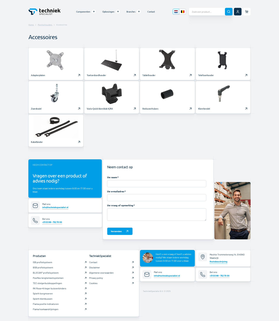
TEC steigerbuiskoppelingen (47, 283)
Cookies (93, 283)
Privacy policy (96, 277)
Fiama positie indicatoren (46, 304)
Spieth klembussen (42, 298)
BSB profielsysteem (43, 267)
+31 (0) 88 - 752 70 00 (52, 222)
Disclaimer (94, 267)
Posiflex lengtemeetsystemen (48, 277)
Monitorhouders (45, 24)
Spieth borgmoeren (43, 293)
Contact (93, 262)
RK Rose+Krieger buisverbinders (49, 288)
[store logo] (44, 11)
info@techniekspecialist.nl (55, 207)
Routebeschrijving (218, 261)
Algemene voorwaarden (101, 272)
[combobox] (211, 11)
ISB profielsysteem (42, 262)
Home (31, 24)
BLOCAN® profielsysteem (46, 272)
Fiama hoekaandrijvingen (45, 309)
